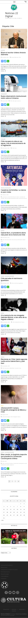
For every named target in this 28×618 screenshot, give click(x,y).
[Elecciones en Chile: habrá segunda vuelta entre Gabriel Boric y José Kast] (14, 346)
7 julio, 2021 (4, 461)
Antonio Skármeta (14, 57)
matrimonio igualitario (18, 283)
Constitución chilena (9, 463)
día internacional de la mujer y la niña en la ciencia (17, 198)
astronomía (4, 196)
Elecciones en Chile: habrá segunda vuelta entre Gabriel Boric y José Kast (14, 361)
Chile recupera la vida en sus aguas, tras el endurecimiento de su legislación (13, 143)
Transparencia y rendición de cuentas (9, 569)
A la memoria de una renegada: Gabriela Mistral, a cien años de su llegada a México (14, 317)
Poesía (23, 322)
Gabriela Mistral (18, 322)
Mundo (2, 230)
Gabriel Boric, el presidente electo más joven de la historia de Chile (13, 234)
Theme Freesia (19, 613)
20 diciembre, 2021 (6, 237)
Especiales (14, 610)
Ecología (3, 138)
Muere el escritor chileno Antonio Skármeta (13, 53)
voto (20, 368)
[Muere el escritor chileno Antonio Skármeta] (14, 38)
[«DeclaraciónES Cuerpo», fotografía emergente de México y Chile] (14, 394)
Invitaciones (3, 578)
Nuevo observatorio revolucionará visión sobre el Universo (13, 97)
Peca (16, 148)
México (18, 416)
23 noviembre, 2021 (6, 366)
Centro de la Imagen (6, 416)
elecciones (7, 368)
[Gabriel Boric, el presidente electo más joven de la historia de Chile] (14, 221)
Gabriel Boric (12, 368)
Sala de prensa (4, 567)
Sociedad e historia (9, 275)
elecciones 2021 (8, 239)
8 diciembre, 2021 (5, 283)
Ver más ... (4, 71)
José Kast (17, 368)
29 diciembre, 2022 (6, 148)
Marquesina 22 (6, 609)
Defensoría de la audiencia (7, 565)
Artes (2, 405)
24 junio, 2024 (4, 100)
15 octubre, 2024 (5, 57)
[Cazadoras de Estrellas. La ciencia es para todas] (14, 175)
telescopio (15, 100)
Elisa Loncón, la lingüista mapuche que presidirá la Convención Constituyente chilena (14, 456)
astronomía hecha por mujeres (13, 196)
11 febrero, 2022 (5, 194)
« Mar (2, 520)
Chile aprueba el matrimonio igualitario (11, 279)
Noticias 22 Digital (11, 15)
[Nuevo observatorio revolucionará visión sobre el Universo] (14, 83)
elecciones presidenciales (17, 239)
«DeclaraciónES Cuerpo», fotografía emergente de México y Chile (13, 410)
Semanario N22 (21, 609)
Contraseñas (13, 609)
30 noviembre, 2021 (6, 322)
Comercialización (4, 576)
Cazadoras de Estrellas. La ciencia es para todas (13, 191)
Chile (20, 57)
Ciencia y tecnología (6, 187)
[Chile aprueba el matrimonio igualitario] (14, 265)
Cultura (3, 50)
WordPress (24, 613)
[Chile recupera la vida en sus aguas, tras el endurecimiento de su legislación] (14, 128)
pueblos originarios (10, 464)
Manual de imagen (5, 574)
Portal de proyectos (5, 571)
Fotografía (15, 416)
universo (19, 100)
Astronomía (4, 93)
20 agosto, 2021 (5, 414)
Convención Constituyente (18, 463)
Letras (2, 312)
